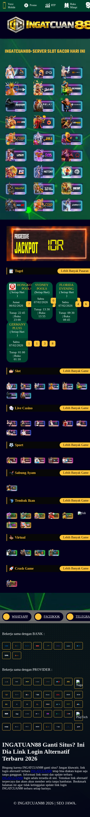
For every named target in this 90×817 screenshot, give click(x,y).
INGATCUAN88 (41, 771)
